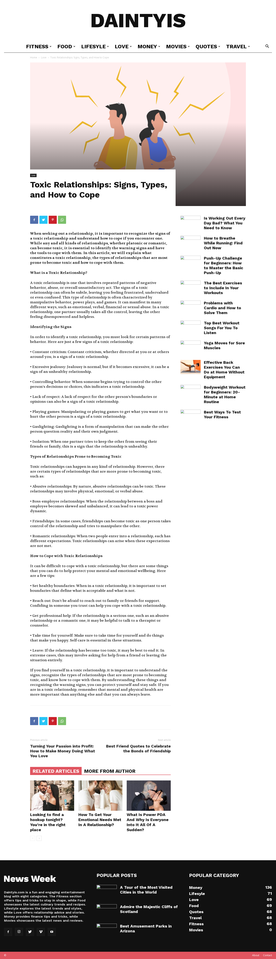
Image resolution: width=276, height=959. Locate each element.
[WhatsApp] (62, 220)
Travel (236, 46)
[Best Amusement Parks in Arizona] (107, 931)
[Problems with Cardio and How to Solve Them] (190, 308)
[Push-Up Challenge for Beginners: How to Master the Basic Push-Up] (190, 263)
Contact (267, 955)
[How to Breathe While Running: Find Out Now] (190, 243)
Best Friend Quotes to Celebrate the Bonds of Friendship (138, 748)
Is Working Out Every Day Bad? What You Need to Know (224, 223)
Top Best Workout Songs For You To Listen (221, 328)
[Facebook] (34, 220)
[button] (267, 47)
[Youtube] (52, 932)
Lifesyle (93, 46)
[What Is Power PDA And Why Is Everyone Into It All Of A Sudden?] (149, 795)
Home (33, 57)
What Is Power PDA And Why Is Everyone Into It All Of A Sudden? (148, 822)
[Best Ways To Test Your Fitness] (190, 417)
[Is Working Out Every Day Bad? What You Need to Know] (190, 223)
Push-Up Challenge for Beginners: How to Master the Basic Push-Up (223, 265)
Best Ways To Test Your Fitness (222, 414)
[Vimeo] (41, 932)
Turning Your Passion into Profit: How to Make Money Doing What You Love (62, 751)
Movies (176, 46)
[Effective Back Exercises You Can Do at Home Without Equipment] (190, 367)
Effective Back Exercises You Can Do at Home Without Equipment (224, 369)
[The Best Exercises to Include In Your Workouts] (190, 288)
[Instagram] (19, 932)
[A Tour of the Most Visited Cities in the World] (107, 892)
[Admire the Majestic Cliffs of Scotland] (107, 911)
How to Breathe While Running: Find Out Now (223, 243)
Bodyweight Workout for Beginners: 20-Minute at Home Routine (224, 394)
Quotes (206, 46)
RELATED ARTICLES (56, 771)
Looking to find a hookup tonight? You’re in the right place (47, 822)
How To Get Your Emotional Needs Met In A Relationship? (99, 819)
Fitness (37, 46)
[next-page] (39, 838)
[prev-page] (32, 838)
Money (147, 46)
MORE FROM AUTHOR (109, 771)
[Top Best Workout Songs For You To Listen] (190, 328)
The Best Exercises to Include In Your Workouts (223, 288)
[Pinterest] (53, 220)
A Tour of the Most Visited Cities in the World (146, 890)
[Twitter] (43, 220)
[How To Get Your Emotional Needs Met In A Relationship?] (100, 795)
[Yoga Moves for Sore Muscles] (190, 348)
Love (122, 46)
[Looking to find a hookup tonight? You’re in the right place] (52, 795)
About (255, 955)
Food (64, 46)
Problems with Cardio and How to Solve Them (222, 308)
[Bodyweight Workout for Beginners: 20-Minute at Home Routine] (190, 392)
